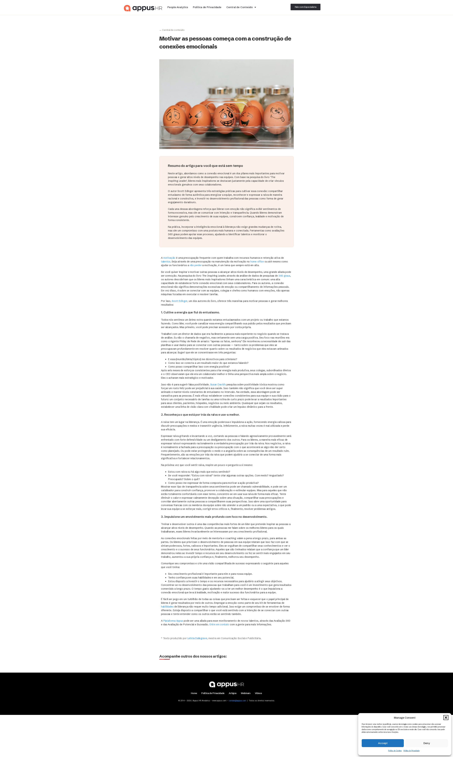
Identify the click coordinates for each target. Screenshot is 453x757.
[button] (446, 717)
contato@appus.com (237, 700)
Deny (426, 743)
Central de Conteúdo (239, 7)
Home (194, 693)
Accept (383, 743)
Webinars (246, 693)
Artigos (233, 693)
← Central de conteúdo (172, 29)
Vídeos (258, 693)
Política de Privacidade (411, 751)
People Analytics (177, 7)
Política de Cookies (395, 751)
